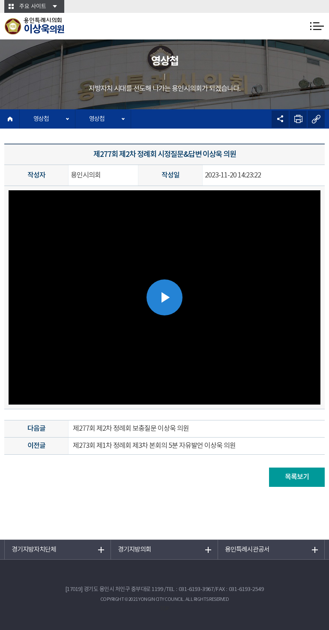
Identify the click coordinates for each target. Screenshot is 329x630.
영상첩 (41, 119)
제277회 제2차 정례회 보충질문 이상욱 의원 (131, 428)
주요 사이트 (32, 6)
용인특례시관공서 (247, 549)
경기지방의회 (134, 549)
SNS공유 (280, 119)
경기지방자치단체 (34, 549)
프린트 (298, 119)
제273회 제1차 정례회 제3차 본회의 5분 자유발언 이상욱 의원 (154, 446)
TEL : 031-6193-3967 (190, 589)
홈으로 (10, 119)
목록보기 (297, 477)
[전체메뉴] (317, 26)
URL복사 (316, 119)
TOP (164, 609)
